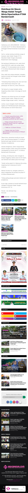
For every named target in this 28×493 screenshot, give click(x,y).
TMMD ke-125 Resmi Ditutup (13, 127)
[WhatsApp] (16, 200)
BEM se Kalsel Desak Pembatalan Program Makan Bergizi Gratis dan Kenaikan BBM (20, 218)
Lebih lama (23, 244)
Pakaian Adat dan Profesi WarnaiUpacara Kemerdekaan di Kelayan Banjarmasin (14, 132)
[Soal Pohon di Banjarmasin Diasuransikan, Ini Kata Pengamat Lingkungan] (5, 343)
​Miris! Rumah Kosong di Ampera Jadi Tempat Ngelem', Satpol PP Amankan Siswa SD (6, 218)
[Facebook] (8, 402)
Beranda (3, 6)
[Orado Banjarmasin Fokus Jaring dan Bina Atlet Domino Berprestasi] (5, 439)
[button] (2, 2)
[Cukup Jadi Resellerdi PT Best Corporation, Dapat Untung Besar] (5, 414)
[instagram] (7, 319)
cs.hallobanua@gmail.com (14, 480)
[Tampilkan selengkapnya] (22, 200)
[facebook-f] (20, 319)
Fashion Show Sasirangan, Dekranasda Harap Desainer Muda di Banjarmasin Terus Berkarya (18, 383)
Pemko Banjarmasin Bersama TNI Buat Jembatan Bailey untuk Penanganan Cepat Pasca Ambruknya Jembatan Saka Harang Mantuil (18, 446)
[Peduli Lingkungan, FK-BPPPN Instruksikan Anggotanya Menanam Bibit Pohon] (5, 421)
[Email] (19, 200)
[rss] (7, 316)
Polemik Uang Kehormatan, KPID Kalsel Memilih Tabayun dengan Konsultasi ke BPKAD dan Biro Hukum (13, 118)
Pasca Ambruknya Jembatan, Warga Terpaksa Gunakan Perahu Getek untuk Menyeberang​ (18, 454)
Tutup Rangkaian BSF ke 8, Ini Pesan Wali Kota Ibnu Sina (17, 375)
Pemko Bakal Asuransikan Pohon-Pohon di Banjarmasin (18, 349)
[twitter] (20, 313)
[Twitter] (13, 200)
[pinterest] (20, 316)
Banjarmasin (9, 6)
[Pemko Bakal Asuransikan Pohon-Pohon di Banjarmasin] (5, 350)
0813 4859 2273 (17, 479)
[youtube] (7, 313)
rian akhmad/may (14, 196)
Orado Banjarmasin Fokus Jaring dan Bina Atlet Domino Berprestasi (18, 437)
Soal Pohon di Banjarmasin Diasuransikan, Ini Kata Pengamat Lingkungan (18, 342)
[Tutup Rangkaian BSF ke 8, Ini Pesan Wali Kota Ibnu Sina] (5, 376)
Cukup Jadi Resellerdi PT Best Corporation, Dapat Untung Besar (18, 413)
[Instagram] (17, 402)
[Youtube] (14, 402)
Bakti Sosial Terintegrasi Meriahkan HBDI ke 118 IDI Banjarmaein (7, 234)
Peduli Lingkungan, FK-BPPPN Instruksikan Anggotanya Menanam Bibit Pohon (17, 420)
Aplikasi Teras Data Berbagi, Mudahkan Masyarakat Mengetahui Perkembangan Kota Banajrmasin (18, 427)
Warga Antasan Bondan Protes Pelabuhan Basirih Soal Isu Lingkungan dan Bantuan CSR (13, 123)
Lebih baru (4, 244)
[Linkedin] (20, 402)
